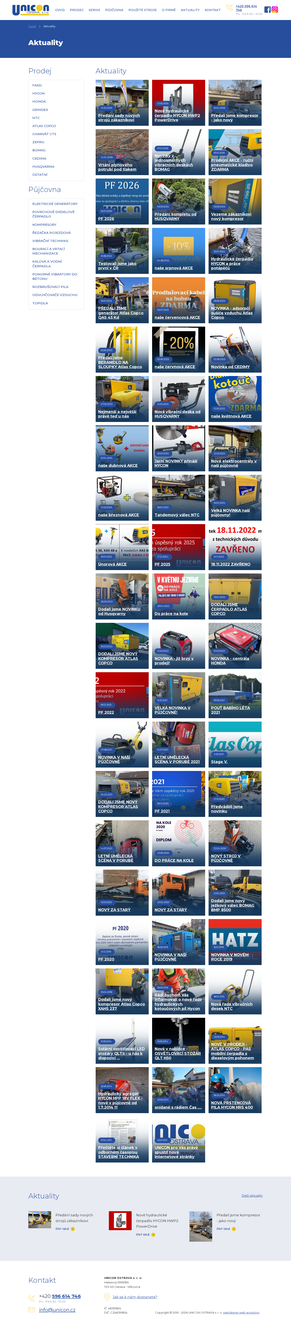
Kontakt (213, 10)
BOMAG (39, 150)
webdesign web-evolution (241, 1312)
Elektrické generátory (55, 204)
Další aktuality (252, 1196)
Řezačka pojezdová (51, 233)
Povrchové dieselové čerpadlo (53, 214)
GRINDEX (40, 110)
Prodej (77, 10)
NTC (36, 118)
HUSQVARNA (43, 166)
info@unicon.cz (57, 1310)
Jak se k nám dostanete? (135, 1297)
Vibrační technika (50, 241)
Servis (94, 10)
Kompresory (44, 225)
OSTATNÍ (40, 175)
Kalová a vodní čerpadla (47, 263)
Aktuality (190, 10)
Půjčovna (114, 10)
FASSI (37, 85)
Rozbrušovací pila (50, 287)
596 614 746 (66, 1296)
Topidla (40, 303)
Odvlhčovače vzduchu (55, 295)
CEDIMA (39, 158)
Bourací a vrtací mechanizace (48, 251)
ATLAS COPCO (44, 126)
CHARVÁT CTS (44, 134)
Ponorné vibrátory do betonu (54, 276)
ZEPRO (38, 142)
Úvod (60, 10)
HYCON (38, 93)
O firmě (169, 10)
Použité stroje (142, 10)
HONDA (39, 101)
